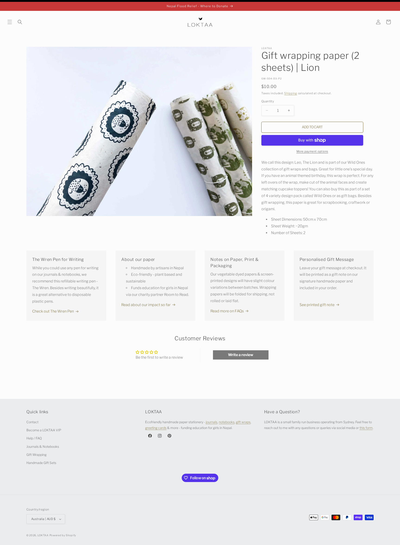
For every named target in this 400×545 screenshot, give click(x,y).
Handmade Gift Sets (41, 463)
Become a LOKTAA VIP (43, 430)
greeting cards (155, 428)
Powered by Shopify (63, 535)
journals (211, 422)
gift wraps (243, 422)
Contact (32, 422)
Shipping (290, 93)
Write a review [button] (240, 355)
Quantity (267, 101)
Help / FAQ (34, 438)
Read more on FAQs (227, 311)
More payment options (312, 151)
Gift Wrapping (36, 455)
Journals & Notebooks (42, 446)
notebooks (226, 422)
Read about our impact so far (146, 305)
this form (366, 428)
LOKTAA (43, 535)
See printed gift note (317, 305)
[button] (10, 22)
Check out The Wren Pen (53, 311)
